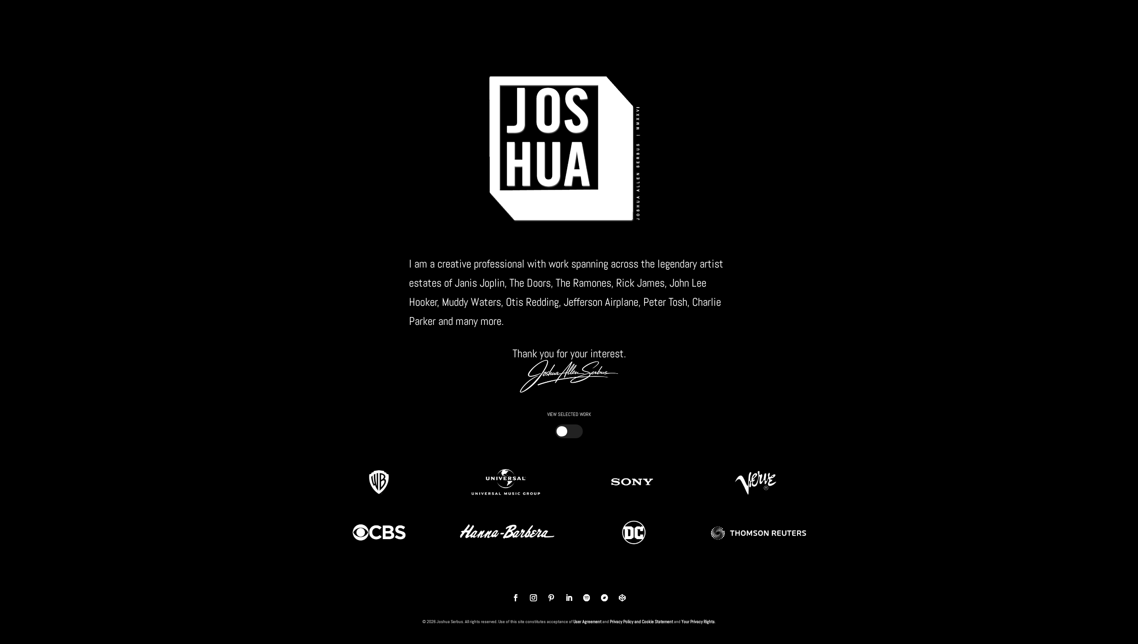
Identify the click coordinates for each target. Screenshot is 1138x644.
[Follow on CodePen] (622, 598)
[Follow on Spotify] (587, 598)
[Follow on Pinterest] (551, 598)
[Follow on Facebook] (516, 598)
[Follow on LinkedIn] (569, 598)
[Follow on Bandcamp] (604, 598)
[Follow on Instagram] (533, 598)
